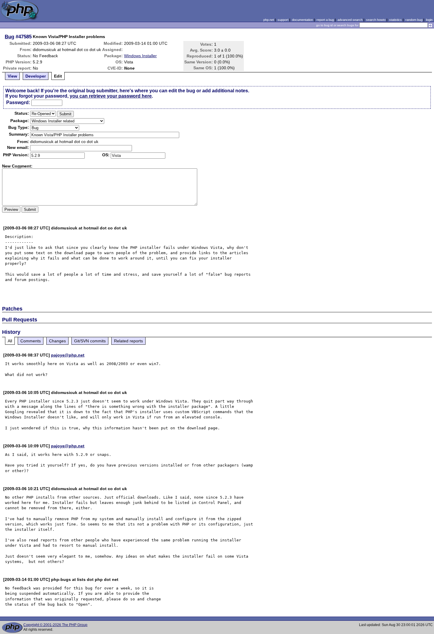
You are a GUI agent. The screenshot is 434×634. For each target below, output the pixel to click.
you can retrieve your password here (111, 95)
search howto (376, 20)
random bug (413, 20)
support (283, 20)
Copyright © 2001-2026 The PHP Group (55, 625)
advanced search (350, 20)
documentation (302, 20)
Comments (30, 341)
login (429, 20)
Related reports (128, 341)
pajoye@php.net (67, 355)
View (12, 76)
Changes (57, 341)
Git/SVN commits (90, 341)
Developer (35, 76)
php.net (268, 20)
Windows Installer (140, 55)
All (10, 341)
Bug (9, 37)
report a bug (325, 20)
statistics (395, 20)
